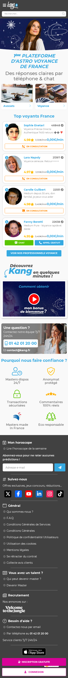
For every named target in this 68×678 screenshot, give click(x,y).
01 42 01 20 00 (22, 343)
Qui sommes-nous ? (20, 511)
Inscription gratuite (36, 661)
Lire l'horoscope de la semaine (26, 448)
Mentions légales (18, 549)
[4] (13, 236)
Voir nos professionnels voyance (34, 253)
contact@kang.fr (18, 350)
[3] (13, 204)
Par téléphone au (27, 633)
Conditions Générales (21, 530)
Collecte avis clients (20, 562)
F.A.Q (10, 518)
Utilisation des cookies (21, 543)
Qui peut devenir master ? (24, 578)
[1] (13, 140)
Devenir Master (17, 585)
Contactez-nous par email (24, 627)
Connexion (36, 671)
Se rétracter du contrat (22, 556)
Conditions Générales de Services (28, 524)
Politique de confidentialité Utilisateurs (32, 537)
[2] (13, 172)
